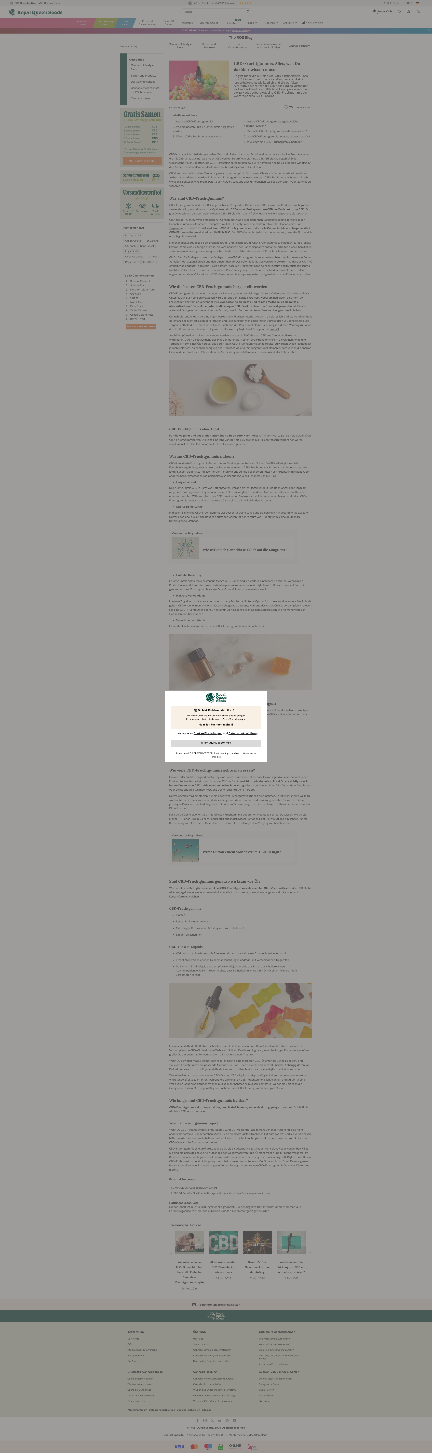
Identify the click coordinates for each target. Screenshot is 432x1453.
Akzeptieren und (218, 733)
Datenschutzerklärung (243, 733)
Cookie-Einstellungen (208, 733)
